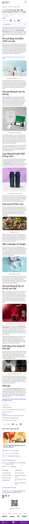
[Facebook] (6, 496)
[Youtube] (3, 496)
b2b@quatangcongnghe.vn (12, 456)
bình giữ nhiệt (8, 163)
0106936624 (10, 466)
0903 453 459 (12, 453)
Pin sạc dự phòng (6, 97)
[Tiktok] (8, 496)
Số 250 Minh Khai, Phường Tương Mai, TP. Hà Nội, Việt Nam (15, 463)
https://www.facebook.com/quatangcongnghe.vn (13, 415)
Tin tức (10, 7)
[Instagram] (3, 497)
